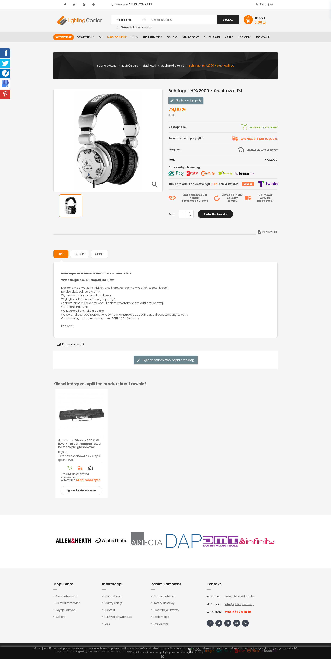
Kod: (171, 160)
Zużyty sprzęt (113, 603)
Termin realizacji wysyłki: (185, 138)
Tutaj (185, 201)
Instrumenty (152, 37)
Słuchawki (212, 37)
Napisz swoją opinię (188, 100)
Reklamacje (161, 617)
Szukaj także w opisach (136, 27)
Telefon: (215, 612)
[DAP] (184, 541)
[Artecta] (147, 541)
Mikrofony (191, 37)
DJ (100, 37)
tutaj (200, 652)
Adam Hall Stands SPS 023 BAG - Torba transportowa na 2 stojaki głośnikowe (79, 443)
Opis (60, 254)
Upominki (244, 37)
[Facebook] (5, 53)
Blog (107, 624)
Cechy (79, 254)
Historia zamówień (68, 603)
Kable (229, 37)
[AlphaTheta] (110, 541)
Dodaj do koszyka (215, 214)
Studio (172, 37)
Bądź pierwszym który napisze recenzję (168, 360)
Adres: (214, 596)
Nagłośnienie (117, 37)
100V (135, 37)
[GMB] (5, 83)
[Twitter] (5, 63)
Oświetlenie (85, 37)
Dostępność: (177, 127)
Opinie (99, 254)
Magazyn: (175, 149)
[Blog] (5, 73)
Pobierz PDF (267, 232)
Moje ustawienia (66, 596)
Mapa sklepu (113, 596)
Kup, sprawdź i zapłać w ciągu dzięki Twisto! (203, 184)
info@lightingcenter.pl (239, 604)
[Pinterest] (5, 94)
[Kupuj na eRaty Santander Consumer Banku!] (192, 173)
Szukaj (228, 20)
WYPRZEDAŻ (63, 37)
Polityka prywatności (118, 617)
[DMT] (220, 541)
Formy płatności (164, 596)
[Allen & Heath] (73, 541)
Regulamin (161, 624)
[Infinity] (257, 541)
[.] (65, 5)
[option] (70, 205)
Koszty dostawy (164, 603)
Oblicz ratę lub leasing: (184, 167)
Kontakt (262, 37)
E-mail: (215, 604)
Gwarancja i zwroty (166, 610)
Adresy (60, 617)
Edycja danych (65, 610)
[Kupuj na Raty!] (176, 173)
